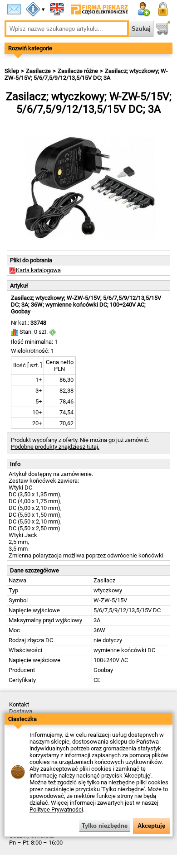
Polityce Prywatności (56, 809)
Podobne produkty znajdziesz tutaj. (55, 446)
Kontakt (19, 704)
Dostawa (20, 711)
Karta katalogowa (38, 270)
